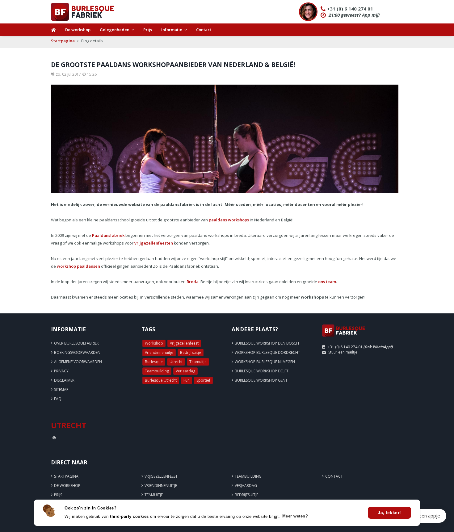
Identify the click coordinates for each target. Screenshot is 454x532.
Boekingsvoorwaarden (77, 352)
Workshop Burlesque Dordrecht (267, 352)
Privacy (61, 371)
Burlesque (154, 361)
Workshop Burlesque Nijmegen (265, 361)
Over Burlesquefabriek (76, 343)
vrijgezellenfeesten (153, 243)
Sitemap (61, 389)
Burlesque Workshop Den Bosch (267, 343)
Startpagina (63, 41)
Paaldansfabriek (108, 235)
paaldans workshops (229, 220)
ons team (327, 281)
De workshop (77, 29)
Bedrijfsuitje (190, 352)
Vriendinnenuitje (159, 352)
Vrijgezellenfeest (184, 343)
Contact (203, 29)
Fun (186, 380)
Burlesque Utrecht (161, 380)
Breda (193, 281)
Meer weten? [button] (295, 516)
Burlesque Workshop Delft (261, 371)
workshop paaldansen (78, 266)
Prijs (147, 29)
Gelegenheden (114, 29)
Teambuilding (157, 371)
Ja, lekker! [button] (389, 512)
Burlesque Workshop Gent (261, 380)
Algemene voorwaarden (78, 361)
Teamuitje (198, 361)
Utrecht (176, 361)
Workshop (154, 343)
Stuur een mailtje (342, 352)
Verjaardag (185, 371)
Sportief (203, 380)
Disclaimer (64, 380)
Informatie (171, 29)
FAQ (57, 398)
